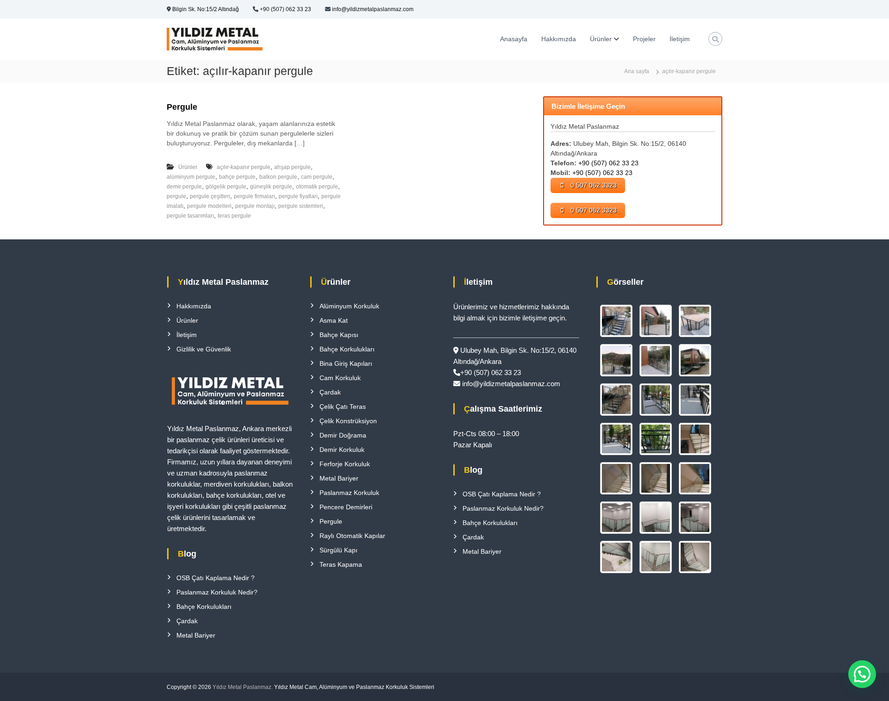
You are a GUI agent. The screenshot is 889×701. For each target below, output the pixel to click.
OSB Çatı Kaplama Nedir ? (215, 578)
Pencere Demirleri (345, 507)
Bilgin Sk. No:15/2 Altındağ (205, 9)
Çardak (187, 621)
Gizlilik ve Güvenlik (203, 349)
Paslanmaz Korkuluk (349, 492)
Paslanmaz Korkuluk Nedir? (216, 592)
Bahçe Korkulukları (204, 606)
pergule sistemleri (300, 206)
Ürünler (601, 39)
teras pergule (234, 216)
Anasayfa (513, 39)
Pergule (182, 107)
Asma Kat (333, 320)
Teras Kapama (340, 564)
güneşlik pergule (271, 186)
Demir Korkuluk (341, 449)
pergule (176, 196)
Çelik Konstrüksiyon (348, 421)
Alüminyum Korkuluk (349, 306)
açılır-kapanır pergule (243, 167)
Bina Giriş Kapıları (345, 363)
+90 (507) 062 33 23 (285, 9)
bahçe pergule (237, 177)
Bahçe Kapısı (338, 334)
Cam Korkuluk (340, 378)
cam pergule (316, 177)
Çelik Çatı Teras (342, 406)
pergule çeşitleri (210, 196)
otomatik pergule (317, 186)
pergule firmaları (254, 196)
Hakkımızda (558, 39)
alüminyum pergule (191, 177)
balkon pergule (278, 177)
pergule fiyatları (298, 196)
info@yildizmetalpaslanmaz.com (372, 9)
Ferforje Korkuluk (344, 464)
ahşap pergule (292, 167)
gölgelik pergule (226, 186)
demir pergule (184, 186)
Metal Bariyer (195, 635)
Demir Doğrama (342, 435)
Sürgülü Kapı (338, 550)
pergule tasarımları (190, 216)
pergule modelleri (209, 206)
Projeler (644, 39)
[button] (862, 674)
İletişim (680, 39)
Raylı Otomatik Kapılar (352, 535)
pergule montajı (255, 206)
